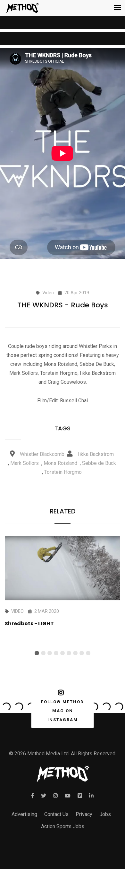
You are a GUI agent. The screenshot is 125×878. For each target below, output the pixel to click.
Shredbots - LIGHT (29, 623)
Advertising (24, 814)
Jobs (105, 814)
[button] (37, 653)
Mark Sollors (24, 463)
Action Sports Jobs (62, 826)
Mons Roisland (60, 463)
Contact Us (56, 814)
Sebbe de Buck (99, 463)
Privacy (84, 814)
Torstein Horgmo (63, 472)
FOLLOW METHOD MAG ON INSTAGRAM (62, 710)
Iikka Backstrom (96, 454)
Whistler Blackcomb (42, 454)
